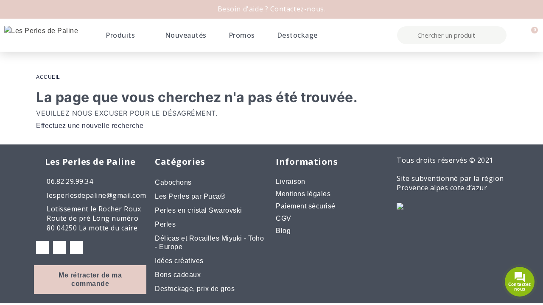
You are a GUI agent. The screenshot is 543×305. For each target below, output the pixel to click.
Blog (283, 230)
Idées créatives (179, 260)
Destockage (297, 35)
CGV (283, 218)
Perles (165, 224)
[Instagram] (59, 247)
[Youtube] (76, 247)
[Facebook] (42, 247)
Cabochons (173, 182)
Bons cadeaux (178, 274)
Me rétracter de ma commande (90, 279)
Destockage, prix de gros (195, 288)
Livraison (290, 181)
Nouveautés (186, 35)
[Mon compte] (516, 35)
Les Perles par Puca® (190, 196)
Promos (242, 35)
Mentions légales (303, 193)
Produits (120, 35)
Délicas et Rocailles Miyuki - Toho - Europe (209, 242)
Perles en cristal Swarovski (198, 210)
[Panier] (531, 35)
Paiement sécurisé (306, 206)
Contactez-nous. (298, 9)
